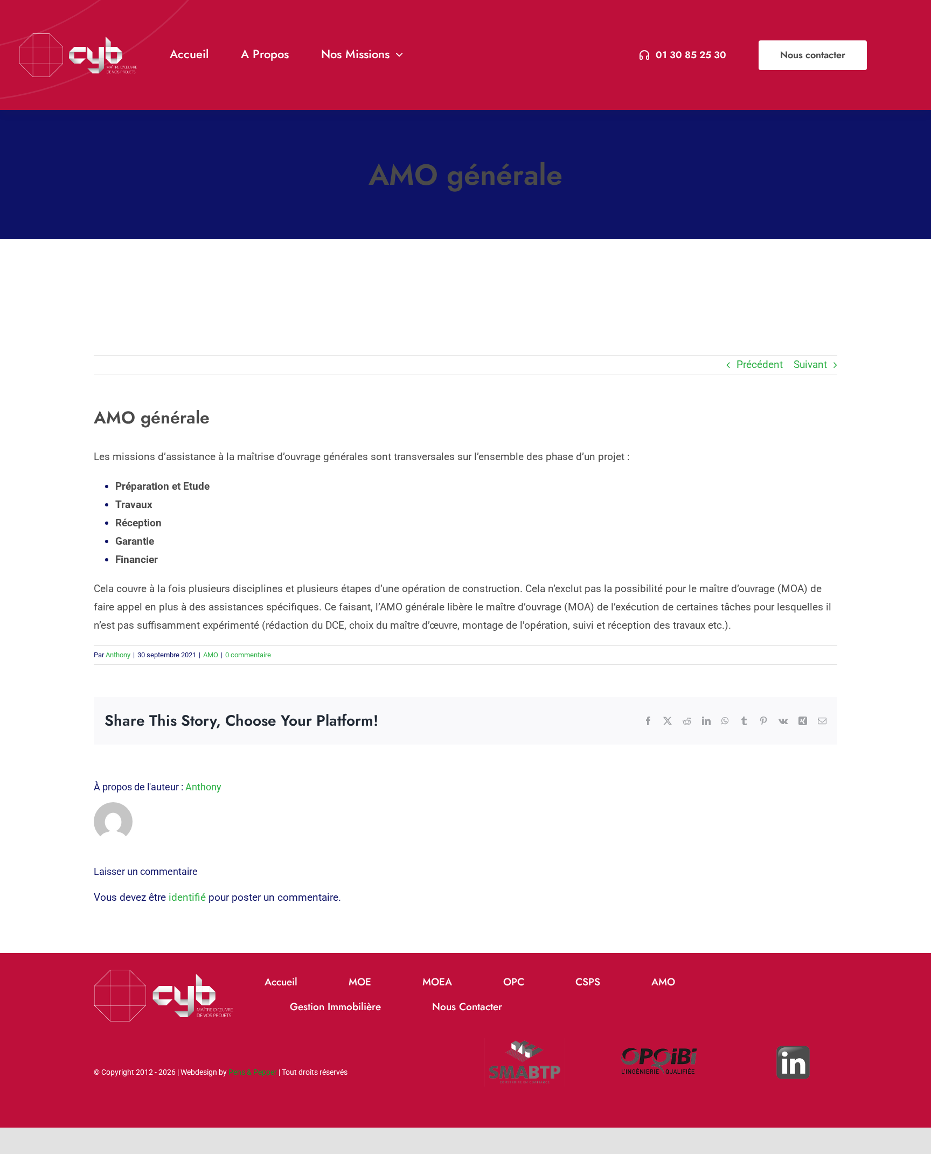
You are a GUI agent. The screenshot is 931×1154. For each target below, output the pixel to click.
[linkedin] (793, 1027)
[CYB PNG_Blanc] (78, 37)
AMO (210, 655)
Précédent (760, 364)
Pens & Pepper (252, 1072)
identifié (187, 897)
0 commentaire (248, 655)
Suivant (810, 364)
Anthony (118, 655)
